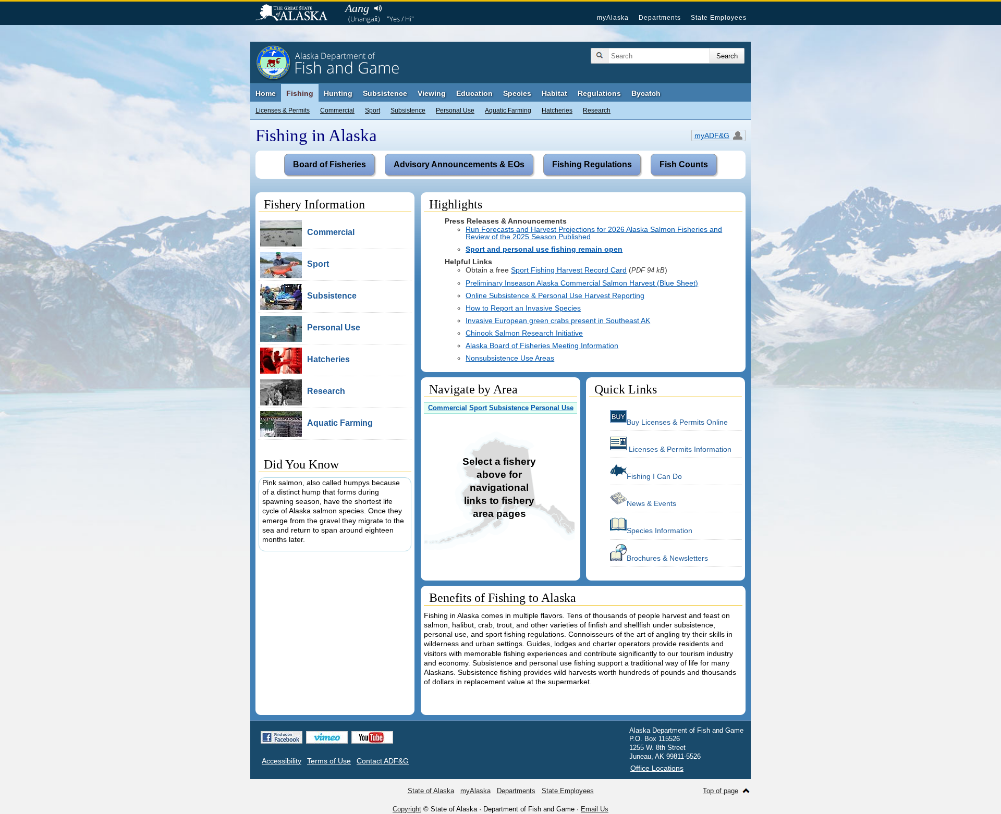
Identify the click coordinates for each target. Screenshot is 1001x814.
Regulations (599, 93)
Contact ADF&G (383, 761)
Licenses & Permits (282, 110)
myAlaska (613, 17)
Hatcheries (557, 110)
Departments (660, 17)
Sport (372, 110)
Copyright (407, 809)
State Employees (719, 17)
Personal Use (455, 110)
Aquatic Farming (508, 110)
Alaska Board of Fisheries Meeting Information (542, 345)
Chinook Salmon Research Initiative (524, 333)
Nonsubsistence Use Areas (510, 358)
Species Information (659, 530)
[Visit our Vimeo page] (327, 737)
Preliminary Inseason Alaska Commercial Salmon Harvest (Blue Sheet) (582, 283)
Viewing (432, 93)
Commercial (337, 110)
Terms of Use (329, 761)
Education (474, 93)
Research (597, 110)
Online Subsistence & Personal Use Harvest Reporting (555, 295)
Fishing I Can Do (654, 476)
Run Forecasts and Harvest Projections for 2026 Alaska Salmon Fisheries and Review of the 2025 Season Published (594, 233)
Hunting (338, 93)
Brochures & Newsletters (667, 558)
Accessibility (281, 761)
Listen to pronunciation (377, 8)
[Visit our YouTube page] (372, 737)
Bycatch (646, 93)
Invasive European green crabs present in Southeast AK (558, 320)
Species (517, 93)
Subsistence (407, 110)
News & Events (651, 503)
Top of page (720, 791)
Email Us (594, 809)
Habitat (554, 93)
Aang (357, 8)
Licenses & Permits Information (679, 449)
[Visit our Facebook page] (281, 737)
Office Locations (656, 768)
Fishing (299, 93)
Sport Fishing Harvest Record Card (569, 270)
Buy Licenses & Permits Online (677, 422)
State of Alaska (296, 13)
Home (265, 93)
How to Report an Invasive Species (523, 308)
